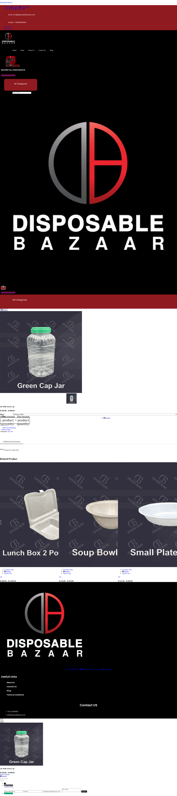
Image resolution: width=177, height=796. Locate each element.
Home (14, 50)
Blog (51, 50)
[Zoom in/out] (1, 778)
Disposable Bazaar (6, 2)
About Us (31, 50)
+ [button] (22, 420)
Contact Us (42, 50)
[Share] (5, 778)
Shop (22, 50)
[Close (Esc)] (7, 778)
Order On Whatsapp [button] (9, 428)
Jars (11, 431)
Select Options (4, 774)
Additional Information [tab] (11, 442)
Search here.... (7, 93)
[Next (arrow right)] (3, 780)
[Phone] (33, 791)
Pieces (2, 414)
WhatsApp (9, 793)
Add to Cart (4, 424)
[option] (88, 352)
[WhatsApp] (5, 793)
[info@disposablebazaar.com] (52, 791)
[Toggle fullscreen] (3, 778)
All (9, 431)
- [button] (7, 420)
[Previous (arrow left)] (1, 780)
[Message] (71, 791)
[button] (20, 87)
